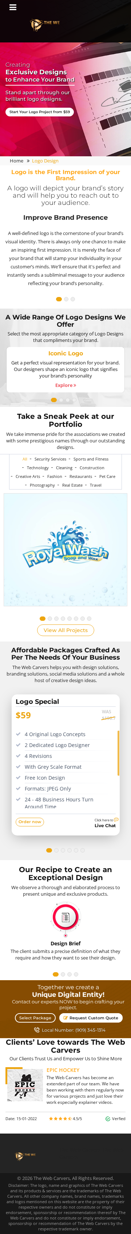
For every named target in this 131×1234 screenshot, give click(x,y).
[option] (65, 229)
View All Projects (66, 630)
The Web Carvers (80, 1149)
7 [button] (82, 618)
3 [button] (73, 299)
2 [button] (66, 299)
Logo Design (45, 160)
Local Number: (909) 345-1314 (74, 1030)
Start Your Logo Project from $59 (39, 112)
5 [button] (69, 618)
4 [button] (74, 400)
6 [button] (76, 618)
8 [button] (89, 618)
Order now (30, 821)
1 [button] (59, 299)
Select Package (35, 1017)
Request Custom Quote (93, 1017)
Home (16, 160)
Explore (64, 385)
